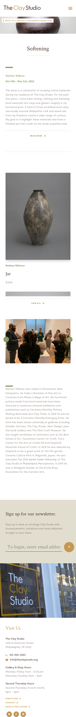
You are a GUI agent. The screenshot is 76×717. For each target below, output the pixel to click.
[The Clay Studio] (21, 8)
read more (36, 135)
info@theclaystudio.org (24, 659)
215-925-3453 (17, 654)
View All (36, 303)
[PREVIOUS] (6, 339)
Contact (10, 702)
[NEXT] (69, 339)
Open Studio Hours (16, 707)
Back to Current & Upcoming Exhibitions (29, 20)
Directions (12, 698)
